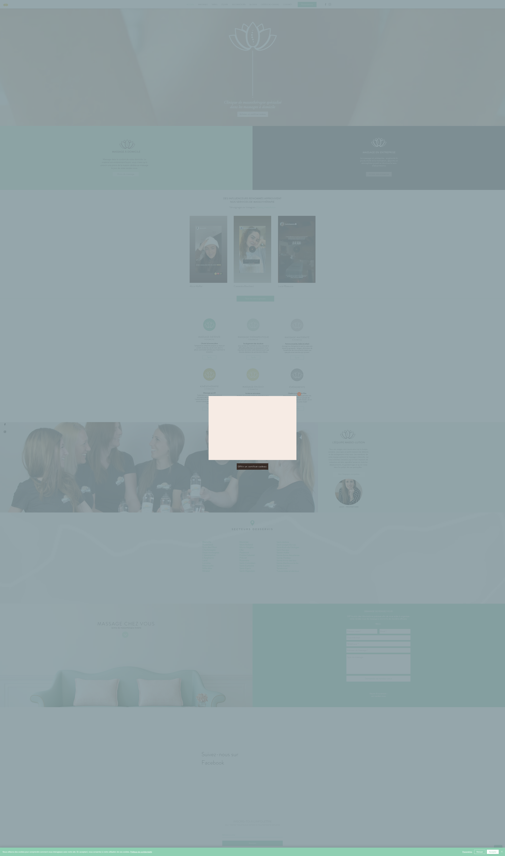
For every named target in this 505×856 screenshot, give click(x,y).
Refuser (479, 851)
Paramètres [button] (467, 851)
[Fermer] (501, 852)
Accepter (492, 851)
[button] (299, 394)
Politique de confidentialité (141, 851)
